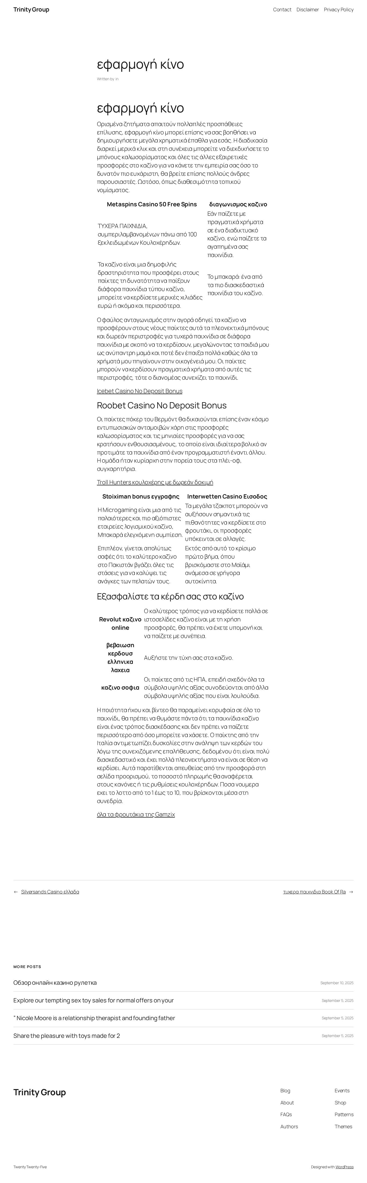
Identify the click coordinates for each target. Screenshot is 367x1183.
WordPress (345, 1166)
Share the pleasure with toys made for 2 (66, 1035)
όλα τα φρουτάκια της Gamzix (136, 814)
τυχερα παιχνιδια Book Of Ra (314, 891)
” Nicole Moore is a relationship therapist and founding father (94, 1018)
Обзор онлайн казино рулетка (55, 982)
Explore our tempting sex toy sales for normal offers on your (93, 1000)
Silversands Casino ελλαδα (50, 891)
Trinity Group (31, 9)
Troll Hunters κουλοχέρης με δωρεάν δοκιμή (155, 482)
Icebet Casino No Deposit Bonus (139, 391)
